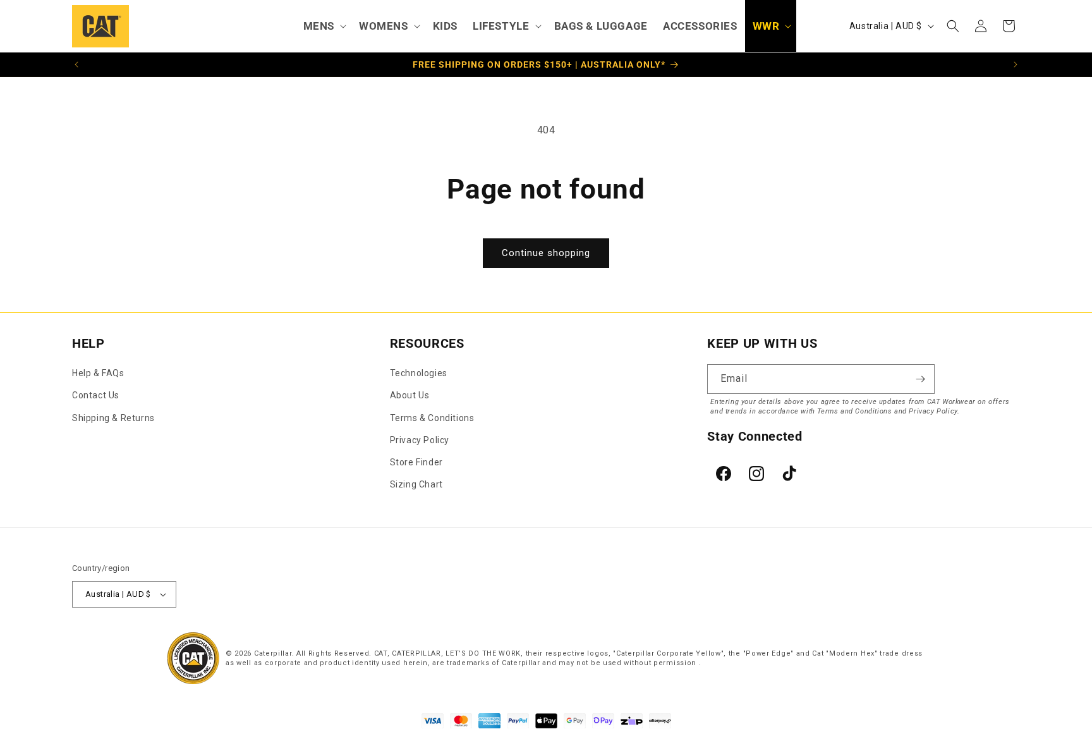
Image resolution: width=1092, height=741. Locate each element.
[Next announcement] (1015, 64)
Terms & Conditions (432, 418)
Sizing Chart (416, 484)
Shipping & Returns (113, 418)
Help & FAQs (98, 373)
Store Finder (416, 462)
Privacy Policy (419, 440)
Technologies (418, 373)
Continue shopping (546, 253)
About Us (410, 395)
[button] (323, 25)
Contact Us (95, 395)
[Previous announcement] (76, 64)
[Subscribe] (920, 379)
